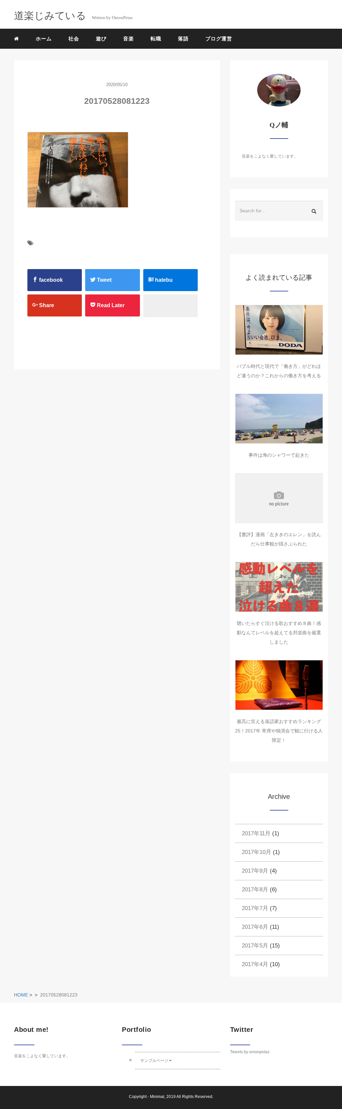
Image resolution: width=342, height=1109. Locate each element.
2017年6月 (255, 927)
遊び (101, 38)
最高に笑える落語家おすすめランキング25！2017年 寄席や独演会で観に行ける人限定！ (279, 731)
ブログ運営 (218, 38)
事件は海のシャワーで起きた (278, 455)
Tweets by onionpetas (250, 1052)
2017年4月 (255, 964)
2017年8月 (255, 889)
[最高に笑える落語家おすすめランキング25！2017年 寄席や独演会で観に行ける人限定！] (279, 685)
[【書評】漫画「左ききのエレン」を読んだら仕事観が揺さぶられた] (279, 498)
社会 (73, 38)
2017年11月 (256, 833)
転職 (156, 38)
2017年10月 (256, 852)
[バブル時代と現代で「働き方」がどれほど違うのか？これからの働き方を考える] (279, 330)
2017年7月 (255, 908)
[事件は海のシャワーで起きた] (279, 419)
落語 (183, 38)
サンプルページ (154, 1060)
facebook (50, 280)
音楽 (128, 38)
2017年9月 (255, 871)
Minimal (157, 1096)
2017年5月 (255, 945)
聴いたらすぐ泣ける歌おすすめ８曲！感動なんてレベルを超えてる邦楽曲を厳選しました (279, 633)
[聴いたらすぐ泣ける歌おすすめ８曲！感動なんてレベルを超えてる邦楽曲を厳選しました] (279, 587)
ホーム (44, 38)
